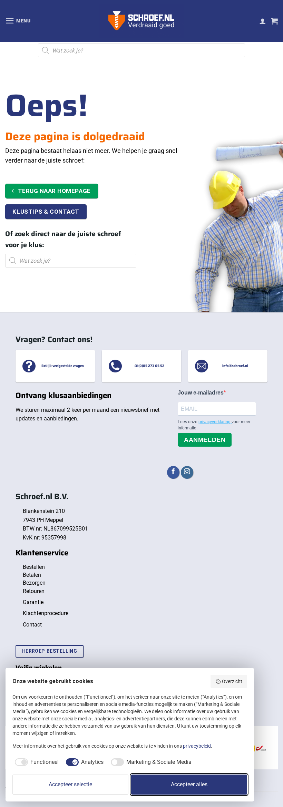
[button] (18, 21)
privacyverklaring (215, 421)
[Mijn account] (262, 21)
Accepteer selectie (70, 784)
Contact (32, 624)
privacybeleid (197, 746)
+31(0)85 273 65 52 (148, 366)
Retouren (34, 591)
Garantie (33, 602)
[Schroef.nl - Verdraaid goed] (142, 21)
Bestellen (34, 567)
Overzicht (232, 681)
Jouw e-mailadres (201, 393)
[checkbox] (35, 762)
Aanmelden (204, 439)
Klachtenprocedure (45, 613)
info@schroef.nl (235, 366)
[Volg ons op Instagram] (187, 472)
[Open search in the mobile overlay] (141, 50)
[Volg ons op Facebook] (173, 472)
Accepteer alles (189, 784)
